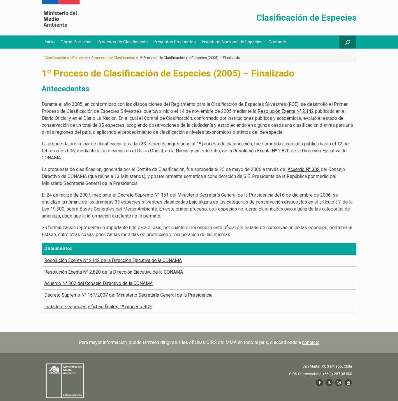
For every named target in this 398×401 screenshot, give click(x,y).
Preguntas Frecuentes (175, 41)
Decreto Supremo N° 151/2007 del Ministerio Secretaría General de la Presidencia (128, 295)
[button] (347, 42)
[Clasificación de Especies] (61, 17)
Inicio (50, 41)
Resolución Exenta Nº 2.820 (261, 151)
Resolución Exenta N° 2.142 (286, 111)
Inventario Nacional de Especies (232, 41)
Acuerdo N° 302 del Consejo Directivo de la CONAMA (98, 283)
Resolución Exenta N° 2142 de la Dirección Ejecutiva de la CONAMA (113, 260)
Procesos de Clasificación (123, 41)
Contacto (277, 41)
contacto (311, 342)
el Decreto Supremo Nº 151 (140, 195)
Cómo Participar (76, 41)
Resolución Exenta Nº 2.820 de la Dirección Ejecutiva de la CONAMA (113, 272)
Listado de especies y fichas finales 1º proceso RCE (98, 306)
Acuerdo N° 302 (304, 169)
